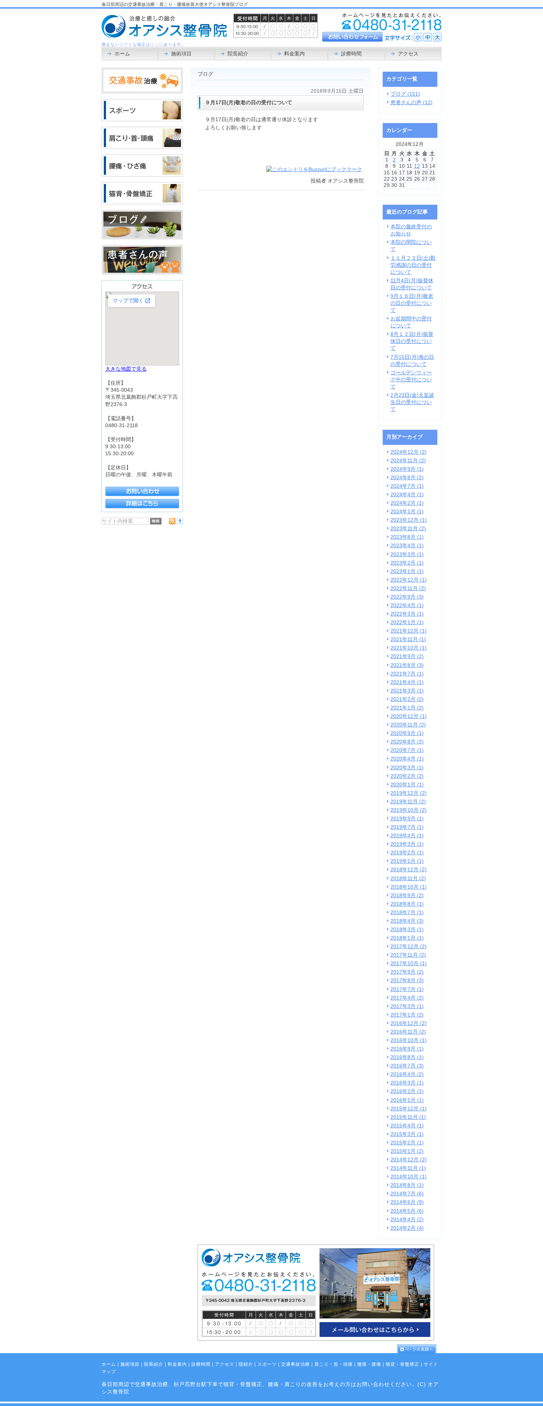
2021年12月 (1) (408, 631)
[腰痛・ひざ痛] (142, 175)
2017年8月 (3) (407, 980)
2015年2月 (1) (407, 1142)
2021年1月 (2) (407, 708)
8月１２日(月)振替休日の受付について (411, 341)
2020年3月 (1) (407, 767)
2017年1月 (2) (407, 1015)
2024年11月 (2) (408, 460)
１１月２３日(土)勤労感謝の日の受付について (413, 265)
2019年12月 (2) (408, 793)
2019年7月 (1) (407, 827)
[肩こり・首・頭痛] (142, 147)
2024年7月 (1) (407, 486)
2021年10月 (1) (408, 648)
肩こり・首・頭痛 (333, 1364)
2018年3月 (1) (407, 929)
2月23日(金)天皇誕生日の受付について (412, 402)
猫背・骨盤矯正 (402, 1364)
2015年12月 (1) (408, 1108)
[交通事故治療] (142, 92)
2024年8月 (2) (407, 477)
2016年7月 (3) (407, 1066)
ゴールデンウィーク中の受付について (411, 379)
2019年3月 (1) (407, 844)
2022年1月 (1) (407, 622)
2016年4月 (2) (407, 1074)
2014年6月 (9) (407, 1202)
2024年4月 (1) (407, 494)
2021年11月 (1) (408, 639)
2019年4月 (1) (407, 835)
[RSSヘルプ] (180, 522)
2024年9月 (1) (407, 469)
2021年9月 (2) (407, 656)
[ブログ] (142, 238)
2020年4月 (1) (407, 759)
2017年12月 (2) (408, 946)
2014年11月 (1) (408, 1168)
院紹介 (246, 1364)
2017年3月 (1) (407, 1006)
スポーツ (267, 1364)
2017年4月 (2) (407, 998)
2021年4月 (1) (407, 682)
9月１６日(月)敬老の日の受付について (411, 303)
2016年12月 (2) (408, 1023)
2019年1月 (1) (407, 861)
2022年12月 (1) (408, 580)
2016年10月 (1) (408, 1040)
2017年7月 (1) (407, 989)
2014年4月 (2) (407, 1219)
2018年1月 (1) (407, 938)
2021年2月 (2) (407, 699)
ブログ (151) (405, 94)
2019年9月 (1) (407, 818)
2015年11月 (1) (408, 1117)
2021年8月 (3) (407, 665)
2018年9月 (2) (407, 895)
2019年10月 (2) (408, 810)
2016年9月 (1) (407, 1049)
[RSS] (172, 522)
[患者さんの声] (142, 273)
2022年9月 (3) (407, 597)
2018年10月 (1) (408, 887)
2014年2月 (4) (407, 1228)
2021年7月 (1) (407, 674)
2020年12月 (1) (408, 716)
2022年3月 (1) (407, 614)
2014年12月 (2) (408, 1159)
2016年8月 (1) (407, 1057)
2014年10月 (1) (408, 1176)
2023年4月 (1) (407, 545)
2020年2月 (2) (407, 776)
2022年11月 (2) (408, 588)
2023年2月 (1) (407, 563)
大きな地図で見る (126, 369)
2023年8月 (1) (407, 537)
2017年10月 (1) (408, 963)
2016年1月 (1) (407, 1100)
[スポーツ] (142, 119)
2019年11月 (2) (408, 801)
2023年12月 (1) (408, 520)
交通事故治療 (295, 1364)
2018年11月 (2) (408, 878)
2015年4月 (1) (407, 1125)
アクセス (224, 1364)
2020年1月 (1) (407, 784)
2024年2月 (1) (407, 503)
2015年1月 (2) (407, 1151)
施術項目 (130, 1364)
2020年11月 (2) (408, 725)
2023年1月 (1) (407, 571)
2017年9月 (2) (407, 972)
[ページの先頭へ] (419, 1348)
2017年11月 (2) (408, 955)
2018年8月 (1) (407, 904)
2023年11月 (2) (408, 528)
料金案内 (177, 1364)
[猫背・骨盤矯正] (142, 202)
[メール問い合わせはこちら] (316, 1339)
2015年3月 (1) (407, 1134)
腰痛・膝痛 (369, 1364)
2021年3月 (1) (407, 691)
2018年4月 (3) (407, 921)
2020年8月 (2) (407, 742)
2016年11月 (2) (408, 1032)
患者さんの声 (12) (411, 102)
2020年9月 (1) (407, 733)
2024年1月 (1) (407, 511)
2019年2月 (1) (407, 852)
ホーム (109, 1364)
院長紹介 (153, 1364)
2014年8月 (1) (407, 1185)
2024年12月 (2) (408, 452)
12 (417, 166)
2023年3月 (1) (407, 554)
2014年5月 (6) (407, 1211)
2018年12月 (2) (408, 869)
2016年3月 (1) (407, 1083)
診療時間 (201, 1364)
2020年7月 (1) (407, 750)
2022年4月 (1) (407, 605)
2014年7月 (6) (407, 1193)
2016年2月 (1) (407, 1091)
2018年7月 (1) (407, 912)
